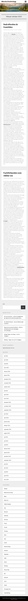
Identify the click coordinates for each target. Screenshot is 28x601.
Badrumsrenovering (8, 492)
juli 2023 (6, 437)
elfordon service (6, 124)
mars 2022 (6, 479)
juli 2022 (6, 464)
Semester (6, 577)
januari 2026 (7, 375)
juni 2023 (6, 441)
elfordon (13, 34)
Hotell (5, 542)
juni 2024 (6, 413)
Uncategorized (7, 589)
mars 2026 (6, 367)
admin (20, 29)
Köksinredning (7, 546)
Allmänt (5, 488)
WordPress (21, 598)
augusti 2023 (7, 433)
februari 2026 (7, 371)
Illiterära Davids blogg (8, 1)
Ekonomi (6, 511)
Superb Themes (14, 599)
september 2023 (7, 429)
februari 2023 (7, 448)
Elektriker (6, 515)
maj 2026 (6, 363)
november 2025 (7, 383)
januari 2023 (7, 452)
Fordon (5, 527)
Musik (5, 562)
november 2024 (7, 406)
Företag (6, 531)
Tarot (5, 581)
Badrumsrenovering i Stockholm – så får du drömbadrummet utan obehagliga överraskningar (13, 329)
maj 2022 (6, 471)
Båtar (5, 496)
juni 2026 (6, 359)
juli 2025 (6, 390)
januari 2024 (7, 421)
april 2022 (6, 475)
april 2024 (6, 417)
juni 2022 (6, 467)
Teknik (5, 585)
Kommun (6, 550)
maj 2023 (6, 444)
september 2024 (7, 410)
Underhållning (7, 592)
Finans (5, 523)
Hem (5, 538)
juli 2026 (6, 356)
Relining (6, 565)
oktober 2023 (7, 425)
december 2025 (7, 379)
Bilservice (6, 500)
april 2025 (6, 394)
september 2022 (7, 460)
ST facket (5, 221)
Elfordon (6, 519)
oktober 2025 (7, 386)
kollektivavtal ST (20, 267)
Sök (4, 304)
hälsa (5, 535)
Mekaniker (6, 554)
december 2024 (7, 402)
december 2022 (7, 456)
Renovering (6, 569)
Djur (5, 508)
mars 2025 (6, 398)
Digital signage (7, 504)
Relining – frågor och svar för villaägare (12, 339)
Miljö (5, 558)
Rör (5, 573)
